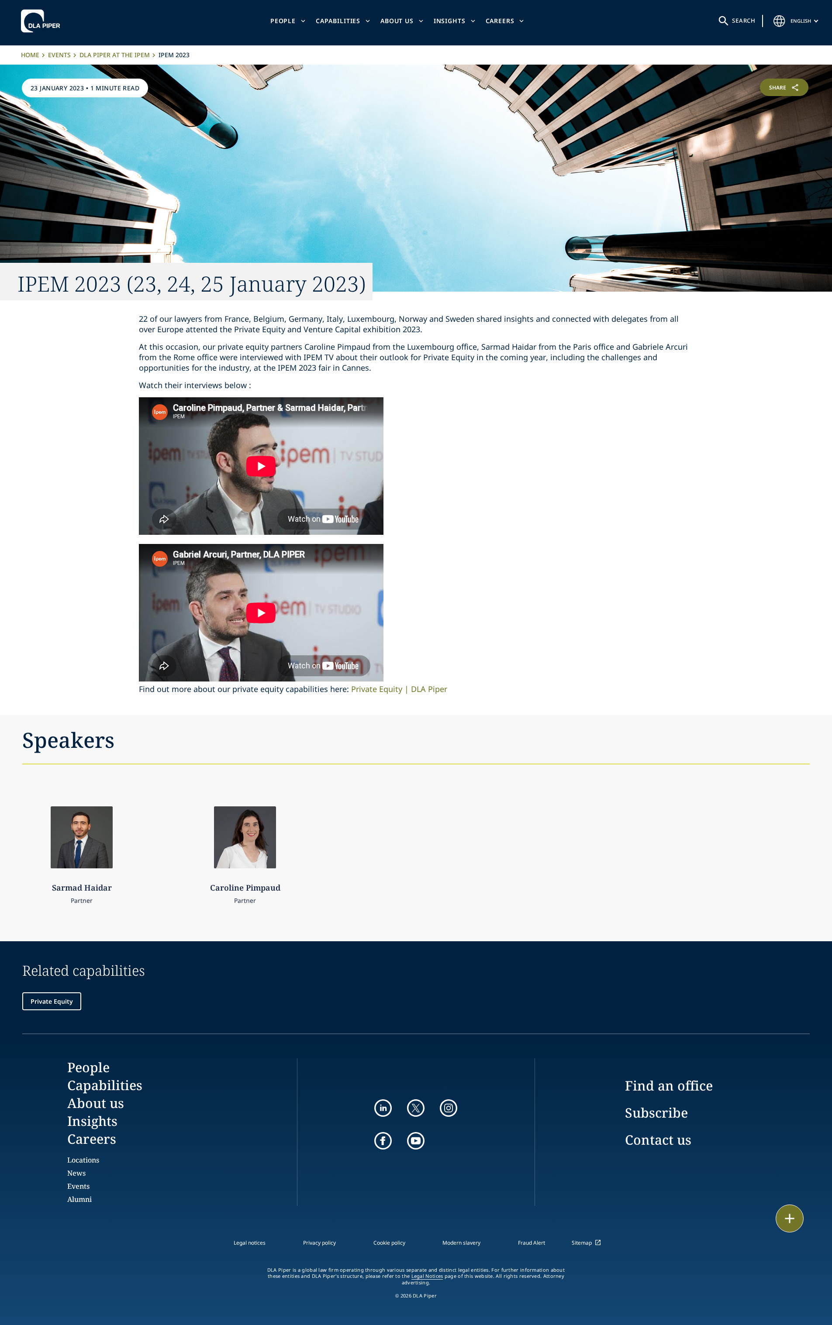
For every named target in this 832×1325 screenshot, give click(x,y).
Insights (450, 21)
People (283, 21)
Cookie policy (389, 1242)
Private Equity (52, 1001)
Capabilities (338, 21)
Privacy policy (319, 1242)
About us (397, 21)
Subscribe (656, 1113)
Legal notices (250, 1242)
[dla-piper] (43, 21)
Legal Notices (427, 1276)
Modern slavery (461, 1242)
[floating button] (790, 1218)
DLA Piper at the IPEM (114, 55)
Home (30, 55)
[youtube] (416, 1140)
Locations (83, 1160)
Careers (500, 21)
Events (59, 55)
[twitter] (416, 1108)
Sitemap (582, 1242)
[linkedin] (383, 1108)
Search (744, 20)
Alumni (79, 1199)
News (76, 1173)
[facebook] (383, 1140)
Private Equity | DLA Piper (399, 689)
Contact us (658, 1140)
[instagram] (448, 1108)
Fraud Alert (531, 1242)
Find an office (669, 1085)
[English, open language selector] (779, 21)
